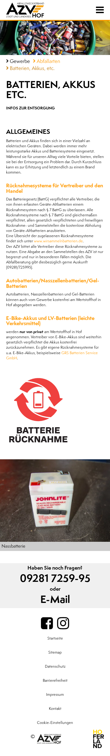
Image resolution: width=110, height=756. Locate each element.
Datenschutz (55, 666)
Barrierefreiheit (55, 680)
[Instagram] (63, 623)
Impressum (55, 694)
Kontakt (55, 708)
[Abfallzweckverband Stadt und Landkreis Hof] (32, 10)
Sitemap (55, 652)
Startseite (55, 638)
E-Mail (55, 600)
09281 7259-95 (55, 579)
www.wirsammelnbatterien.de (58, 241)
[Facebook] (47, 623)
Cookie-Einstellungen (55, 723)
